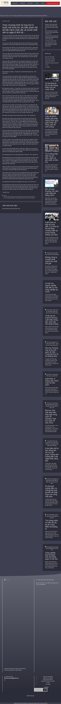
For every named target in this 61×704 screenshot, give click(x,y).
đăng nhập (9, 208)
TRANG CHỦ (14, 3)
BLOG (7, 15)
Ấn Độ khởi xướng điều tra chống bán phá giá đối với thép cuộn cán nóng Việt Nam (51, 491)
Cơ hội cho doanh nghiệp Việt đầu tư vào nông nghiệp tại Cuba (51, 287)
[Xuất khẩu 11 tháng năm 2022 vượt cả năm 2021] (52, 375)
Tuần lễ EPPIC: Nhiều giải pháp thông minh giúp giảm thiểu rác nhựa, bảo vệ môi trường (51, 121)
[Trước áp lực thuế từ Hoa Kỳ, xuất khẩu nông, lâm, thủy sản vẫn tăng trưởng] (52, 312)
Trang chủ (2, 15)
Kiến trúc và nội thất (50, 59)
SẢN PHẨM (22, 3)
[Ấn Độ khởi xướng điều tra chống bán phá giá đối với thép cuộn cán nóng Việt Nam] (52, 483)
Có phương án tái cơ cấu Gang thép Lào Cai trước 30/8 (51, 86)
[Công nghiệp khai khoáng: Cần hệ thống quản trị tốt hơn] (52, 550)
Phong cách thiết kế (50, 61)
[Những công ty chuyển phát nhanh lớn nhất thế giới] (52, 254)
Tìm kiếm (46, 687)
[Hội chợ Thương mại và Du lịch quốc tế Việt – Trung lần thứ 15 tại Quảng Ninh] (52, 345)
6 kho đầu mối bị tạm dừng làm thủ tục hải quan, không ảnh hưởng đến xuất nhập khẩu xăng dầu (52, 454)
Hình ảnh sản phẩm (49, 56)
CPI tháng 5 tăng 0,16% (50, 41)
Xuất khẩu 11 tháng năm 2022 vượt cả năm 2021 (51, 382)
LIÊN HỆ (42, 3)
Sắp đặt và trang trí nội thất (51, 63)
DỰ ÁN (36, 3)
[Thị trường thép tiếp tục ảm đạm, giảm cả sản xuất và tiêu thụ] (52, 151)
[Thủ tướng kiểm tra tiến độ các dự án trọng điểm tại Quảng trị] (52, 517)
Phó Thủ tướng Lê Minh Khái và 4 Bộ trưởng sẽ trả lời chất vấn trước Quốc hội (19, 196)
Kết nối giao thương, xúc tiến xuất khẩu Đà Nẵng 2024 (51, 192)
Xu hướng (47, 67)
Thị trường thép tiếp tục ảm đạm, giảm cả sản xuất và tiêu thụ (51, 158)
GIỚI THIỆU (30, 3)
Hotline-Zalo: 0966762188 (52, 3)
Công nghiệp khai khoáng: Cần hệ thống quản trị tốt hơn (51, 556)
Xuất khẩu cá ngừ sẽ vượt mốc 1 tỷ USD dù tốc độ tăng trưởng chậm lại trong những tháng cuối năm (52, 228)
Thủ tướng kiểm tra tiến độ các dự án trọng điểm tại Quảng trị (51, 524)
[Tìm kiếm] (45, 689)
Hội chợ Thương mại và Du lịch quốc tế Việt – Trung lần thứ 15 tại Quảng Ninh (51, 352)
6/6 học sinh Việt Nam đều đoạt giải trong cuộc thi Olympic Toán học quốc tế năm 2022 (51, 416)
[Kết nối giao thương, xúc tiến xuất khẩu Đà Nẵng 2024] (52, 186)
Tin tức (5, 195)
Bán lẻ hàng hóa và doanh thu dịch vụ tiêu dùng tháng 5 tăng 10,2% (51, 32)
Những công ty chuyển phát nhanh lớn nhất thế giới (51, 260)
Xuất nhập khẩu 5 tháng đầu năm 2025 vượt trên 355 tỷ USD (51, 44)
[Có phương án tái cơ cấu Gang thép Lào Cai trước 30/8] (52, 80)
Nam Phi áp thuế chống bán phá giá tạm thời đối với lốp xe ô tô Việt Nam (51, 37)
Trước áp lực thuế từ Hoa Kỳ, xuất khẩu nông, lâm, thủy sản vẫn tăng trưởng (51, 320)
